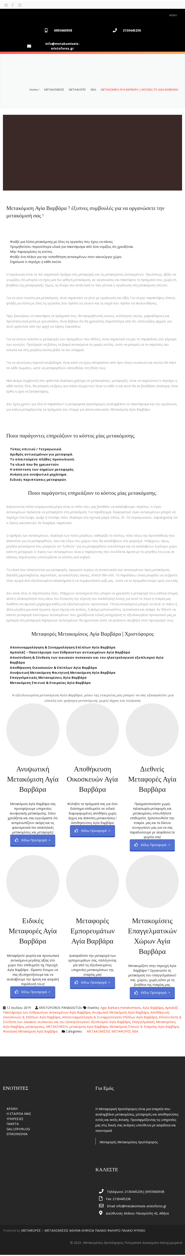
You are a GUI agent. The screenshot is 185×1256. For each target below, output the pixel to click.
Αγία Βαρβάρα (153, 1007)
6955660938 (63, 30)
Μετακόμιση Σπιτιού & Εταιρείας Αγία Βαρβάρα (144, 1026)
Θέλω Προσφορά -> (36, 840)
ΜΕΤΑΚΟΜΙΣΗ (56, 1026)
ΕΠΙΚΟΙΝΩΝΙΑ (17, 1134)
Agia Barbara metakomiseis (120, 1007)
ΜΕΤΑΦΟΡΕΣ (77, 90)
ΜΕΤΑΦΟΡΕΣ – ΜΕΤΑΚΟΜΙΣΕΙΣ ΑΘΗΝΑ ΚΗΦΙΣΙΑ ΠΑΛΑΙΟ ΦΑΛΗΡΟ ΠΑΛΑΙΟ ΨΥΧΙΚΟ (83, 1230)
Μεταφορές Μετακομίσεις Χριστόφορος (128, 1142)
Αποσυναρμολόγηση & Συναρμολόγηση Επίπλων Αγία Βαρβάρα (109, 1017)
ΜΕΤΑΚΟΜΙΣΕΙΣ (54, 90)
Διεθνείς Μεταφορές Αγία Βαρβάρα (152, 779)
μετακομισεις (34, 1026)
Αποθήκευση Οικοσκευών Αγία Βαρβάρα (92, 779)
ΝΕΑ (93, 90)
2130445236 (132, 30)
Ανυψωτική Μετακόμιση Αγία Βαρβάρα (33, 779)
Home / (34, 90)
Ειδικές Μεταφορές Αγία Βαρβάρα (33, 931)
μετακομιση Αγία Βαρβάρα (88, 1026)
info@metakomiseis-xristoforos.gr (62, 46)
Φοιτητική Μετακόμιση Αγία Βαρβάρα (30, 1031)
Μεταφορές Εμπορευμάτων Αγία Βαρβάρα (92, 931)
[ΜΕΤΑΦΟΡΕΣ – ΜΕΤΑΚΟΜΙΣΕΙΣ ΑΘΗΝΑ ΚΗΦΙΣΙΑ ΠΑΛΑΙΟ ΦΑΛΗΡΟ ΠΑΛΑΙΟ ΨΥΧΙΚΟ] (23, 15)
